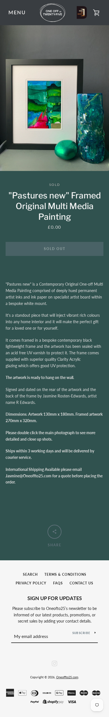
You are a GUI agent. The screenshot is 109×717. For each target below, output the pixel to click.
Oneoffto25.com (67, 677)
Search (30, 574)
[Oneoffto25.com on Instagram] (54, 662)
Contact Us (81, 583)
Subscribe (81, 633)
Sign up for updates (54, 598)
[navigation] (17, 12)
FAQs (58, 583)
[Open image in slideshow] (54, 98)
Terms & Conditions (65, 574)
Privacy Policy (31, 583)
